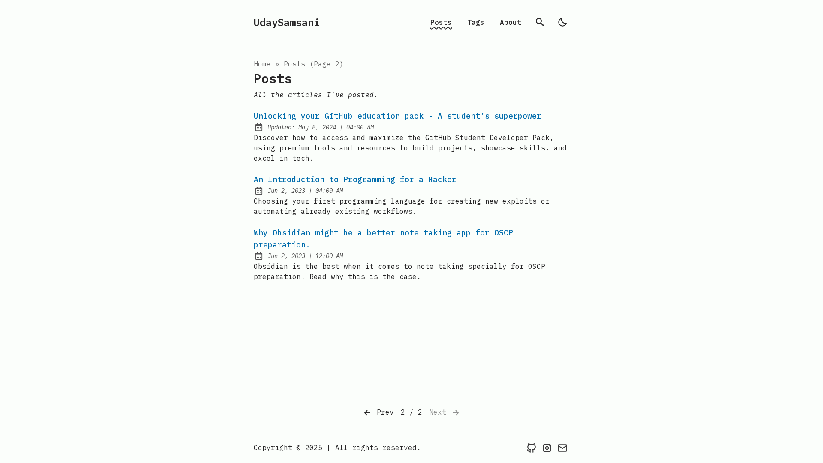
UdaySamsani (287, 22)
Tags (475, 22)
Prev (383, 412)
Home (262, 64)
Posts (441, 22)
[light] (562, 22)
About (510, 22)
